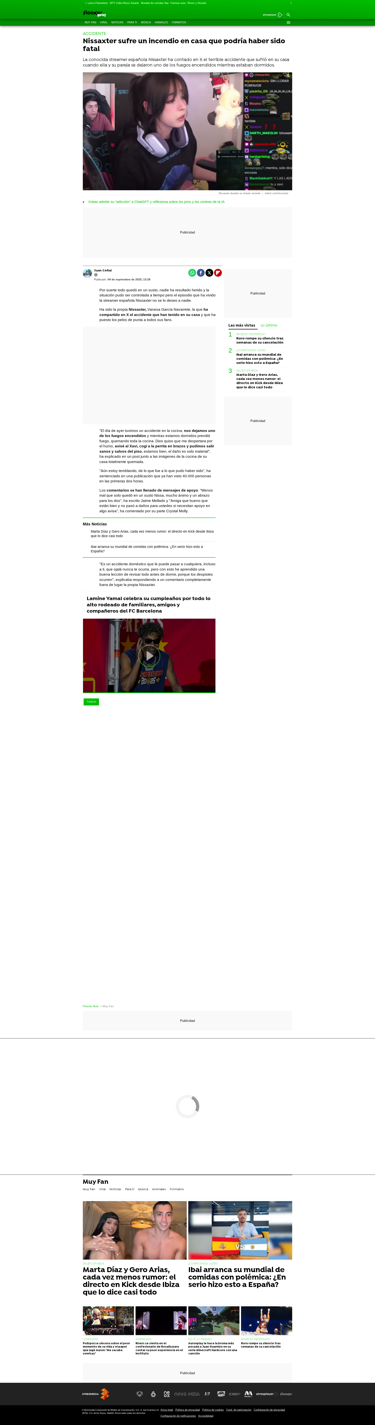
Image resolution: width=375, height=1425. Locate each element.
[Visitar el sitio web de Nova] (180, 1394)
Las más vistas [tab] (242, 325)
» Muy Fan (107, 1006)
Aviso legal (167, 1409)
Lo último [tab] (269, 325)
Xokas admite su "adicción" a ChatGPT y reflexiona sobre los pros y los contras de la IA (156, 202)
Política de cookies (213, 1409)
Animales (161, 22)
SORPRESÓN (143, 1339)
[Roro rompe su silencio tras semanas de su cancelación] (266, 1321)
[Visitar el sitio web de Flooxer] (286, 1394)
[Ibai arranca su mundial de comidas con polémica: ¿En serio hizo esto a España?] (240, 1230)
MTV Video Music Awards (124, 3)
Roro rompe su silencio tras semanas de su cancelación (259, 341)
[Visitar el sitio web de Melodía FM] (248, 1394)
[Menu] (288, 22)
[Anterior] (85, 3)
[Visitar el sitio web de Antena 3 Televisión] (140, 1394)
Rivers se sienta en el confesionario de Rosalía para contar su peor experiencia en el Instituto (159, 1348)
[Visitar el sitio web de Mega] (194, 1394)
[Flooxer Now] (109, 14)
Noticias (117, 22)
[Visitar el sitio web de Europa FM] (235, 1394)
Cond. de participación (238, 1409)
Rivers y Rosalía (197, 3)
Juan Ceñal (103, 271)
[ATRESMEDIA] (95, 1394)
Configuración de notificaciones (178, 1415)
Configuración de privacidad (269, 1409)
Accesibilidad (205, 1415)
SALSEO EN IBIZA (247, 371)
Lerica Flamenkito (98, 3)
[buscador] (288, 15)
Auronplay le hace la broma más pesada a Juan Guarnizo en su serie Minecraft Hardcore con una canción (212, 1348)
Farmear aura (178, 3)
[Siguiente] (290, 3)
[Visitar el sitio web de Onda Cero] (221, 1394)
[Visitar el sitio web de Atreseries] (207, 1394)
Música (146, 22)
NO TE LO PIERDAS (200, 1339)
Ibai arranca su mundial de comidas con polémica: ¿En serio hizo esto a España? (259, 359)
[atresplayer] (271, 15)
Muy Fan (90, 22)
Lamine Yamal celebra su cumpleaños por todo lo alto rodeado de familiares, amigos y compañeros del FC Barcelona (149, 605)
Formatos (179, 22)
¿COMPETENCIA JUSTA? (251, 350)
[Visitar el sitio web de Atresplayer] (267, 1394)
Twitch (91, 702)
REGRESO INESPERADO (251, 334)
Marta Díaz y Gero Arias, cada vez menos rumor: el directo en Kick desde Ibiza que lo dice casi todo (259, 381)
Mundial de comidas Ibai (155, 3)
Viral (103, 22)
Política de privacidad (187, 1409)
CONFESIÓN (90, 1339)
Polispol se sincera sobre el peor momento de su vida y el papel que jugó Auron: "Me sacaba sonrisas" (106, 1348)
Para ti (132, 22)
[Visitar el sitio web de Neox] (167, 1394)
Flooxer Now (90, 1006)
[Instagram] (96, 275)
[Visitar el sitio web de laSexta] (153, 1394)
